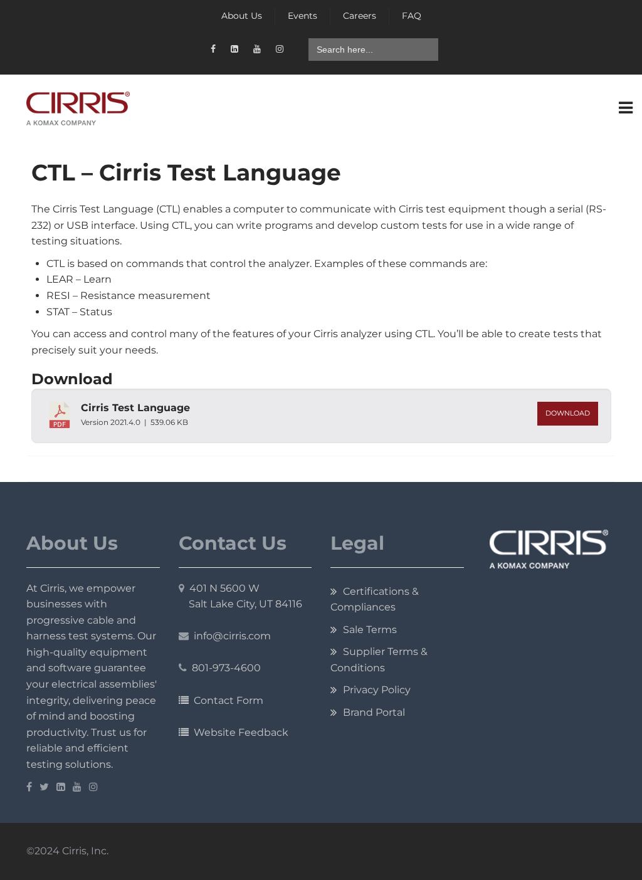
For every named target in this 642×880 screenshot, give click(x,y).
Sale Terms (370, 630)
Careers (359, 15)
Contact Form (226, 700)
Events (302, 15)
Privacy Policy (377, 690)
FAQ (411, 15)
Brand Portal (374, 712)
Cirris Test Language (135, 408)
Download (567, 413)
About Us (241, 15)
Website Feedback (238, 732)
